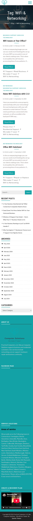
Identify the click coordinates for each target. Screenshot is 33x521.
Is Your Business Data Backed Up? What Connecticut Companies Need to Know (15, 205)
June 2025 (7, 255)
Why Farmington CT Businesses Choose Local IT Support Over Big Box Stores (17, 231)
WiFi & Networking (11, 76)
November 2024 (9, 283)
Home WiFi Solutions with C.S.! (16, 94)
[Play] (3, 507)
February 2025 (8, 271)
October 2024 (8, 287)
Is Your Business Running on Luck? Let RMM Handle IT (16, 225)
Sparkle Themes (16, 518)
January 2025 (8, 275)
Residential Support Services (14, 88)
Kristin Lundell (8, 46)
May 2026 (7, 243)
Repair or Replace (21, 178)
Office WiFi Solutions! (12, 147)
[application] (16, 500)
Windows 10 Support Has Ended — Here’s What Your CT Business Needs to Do (15, 218)
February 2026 (8, 251)
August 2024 (7, 294)
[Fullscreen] (29, 507)
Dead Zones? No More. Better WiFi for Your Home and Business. (16, 212)
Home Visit (8, 127)
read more (8, 67)
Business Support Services (13, 35)
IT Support (8, 71)
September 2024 (9, 291)
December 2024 (9, 279)
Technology (8, 37)
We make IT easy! (10, 74)
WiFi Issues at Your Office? (14, 41)
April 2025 (7, 263)
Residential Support (11, 129)
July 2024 (7, 298)
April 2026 (7, 247)
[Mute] (26, 507)
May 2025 (7, 259)
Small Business (20, 71)
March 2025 (7, 267)
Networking (8, 86)
